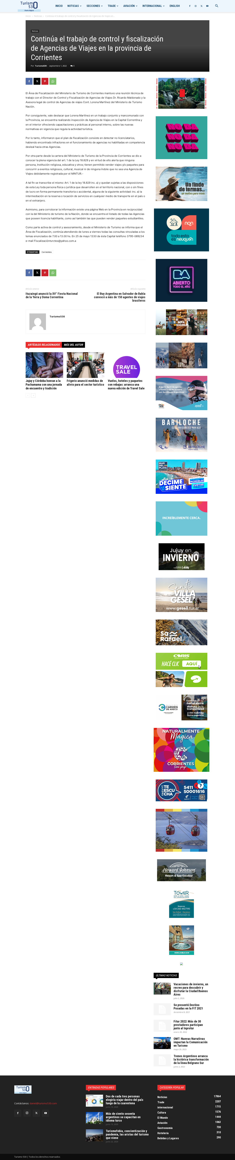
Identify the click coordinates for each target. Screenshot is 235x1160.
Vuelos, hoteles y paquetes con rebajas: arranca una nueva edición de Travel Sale (126, 384)
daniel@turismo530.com (43, 1103)
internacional (152, 6)
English (175, 6)
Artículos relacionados (44, 344)
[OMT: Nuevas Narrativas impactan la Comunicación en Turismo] (162, 1043)
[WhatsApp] (52, 81)
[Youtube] (207, 6)
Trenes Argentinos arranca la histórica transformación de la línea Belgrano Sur (191, 1059)
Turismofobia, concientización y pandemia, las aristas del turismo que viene (127, 1134)
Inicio (59, 6)
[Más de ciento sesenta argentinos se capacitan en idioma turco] (94, 1118)
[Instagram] (195, 6)
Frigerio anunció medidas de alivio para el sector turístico (85, 382)
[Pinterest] (44, 81)
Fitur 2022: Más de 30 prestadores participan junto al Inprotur (188, 1025)
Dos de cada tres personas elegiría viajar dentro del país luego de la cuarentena (124, 1099)
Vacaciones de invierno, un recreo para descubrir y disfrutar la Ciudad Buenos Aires (191, 989)
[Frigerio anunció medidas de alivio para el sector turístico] (85, 365)
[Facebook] (189, 6)
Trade (112, 6)
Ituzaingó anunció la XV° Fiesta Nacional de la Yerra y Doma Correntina (52, 295)
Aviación (129, 6)
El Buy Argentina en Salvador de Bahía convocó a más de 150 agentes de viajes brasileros (119, 297)
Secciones (93, 6)
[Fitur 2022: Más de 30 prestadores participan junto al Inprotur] (162, 1026)
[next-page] (33, 395)
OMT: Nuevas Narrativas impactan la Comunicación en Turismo (190, 1042)
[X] (201, 6)
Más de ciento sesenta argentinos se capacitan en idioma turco (123, 1117)
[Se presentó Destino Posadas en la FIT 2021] (162, 1009)
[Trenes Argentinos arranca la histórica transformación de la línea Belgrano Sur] (162, 1060)
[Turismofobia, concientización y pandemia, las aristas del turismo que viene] (94, 1135)
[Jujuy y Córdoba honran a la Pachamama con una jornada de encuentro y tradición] (44, 365)
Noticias (73, 6)
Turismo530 (40, 65)
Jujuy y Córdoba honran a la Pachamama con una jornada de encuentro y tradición (44, 384)
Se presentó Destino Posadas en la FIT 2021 (188, 1006)
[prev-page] (28, 395)
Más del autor (73, 344)
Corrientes (47, 252)
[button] (216, 6)
